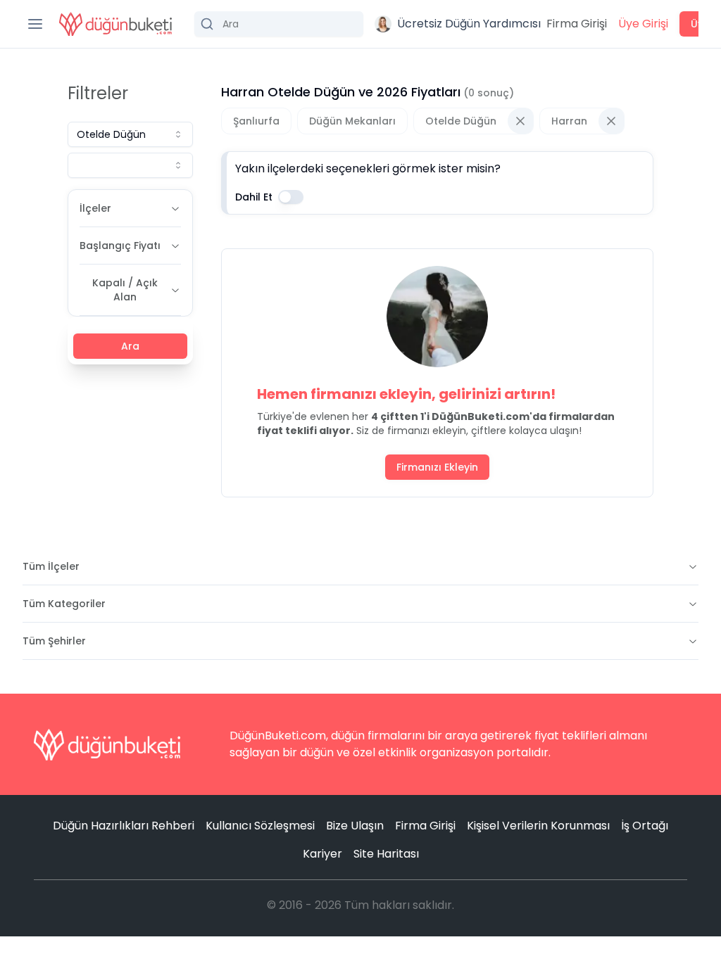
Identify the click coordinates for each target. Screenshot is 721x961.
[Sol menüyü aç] (35, 24)
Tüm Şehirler (54, 641)
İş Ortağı (644, 825)
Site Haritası (386, 854)
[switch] (290, 197)
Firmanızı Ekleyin (437, 467)
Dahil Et (253, 197)
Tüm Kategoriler (64, 604)
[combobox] (130, 134)
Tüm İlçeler (51, 566)
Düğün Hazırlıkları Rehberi (123, 825)
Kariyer (322, 854)
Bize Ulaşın (355, 825)
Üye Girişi (643, 23)
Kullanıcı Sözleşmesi (260, 825)
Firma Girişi (576, 23)
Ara (130, 346)
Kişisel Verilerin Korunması (538, 825)
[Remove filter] (520, 121)
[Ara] (278, 24)
